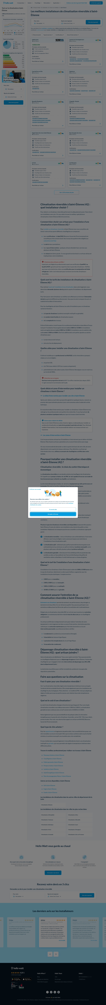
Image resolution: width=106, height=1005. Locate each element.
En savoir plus (53, 509)
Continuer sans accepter (35, 489)
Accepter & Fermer (53, 514)
